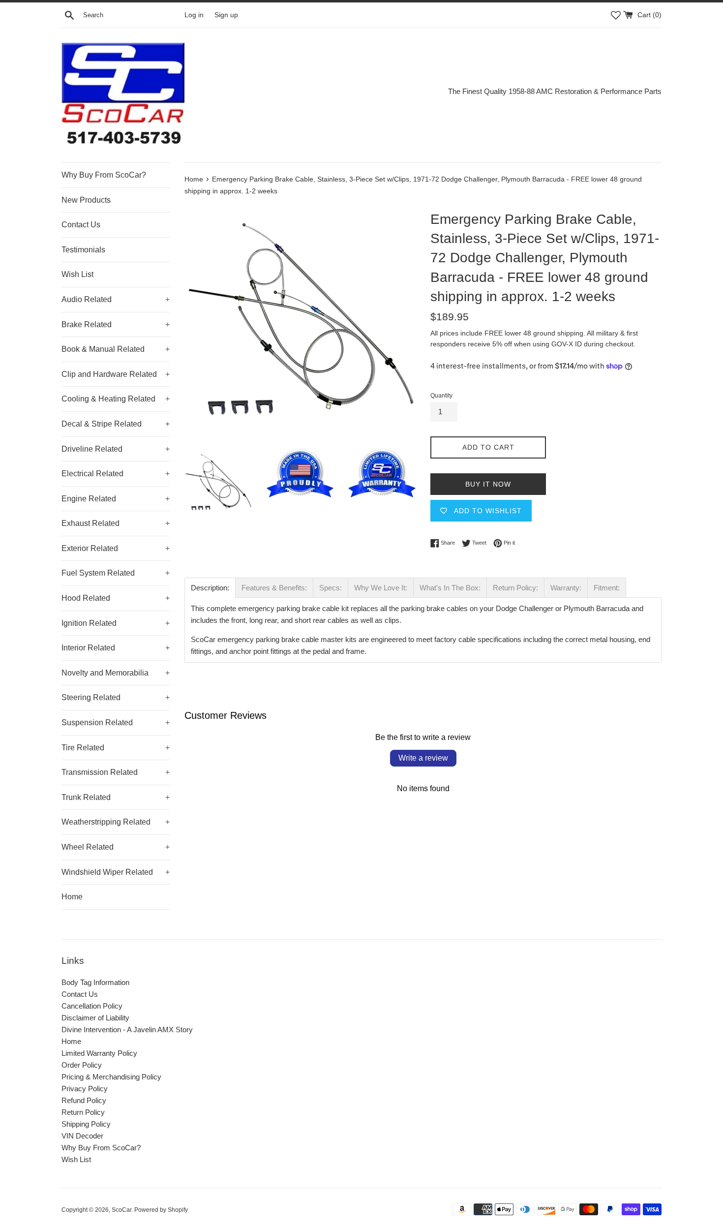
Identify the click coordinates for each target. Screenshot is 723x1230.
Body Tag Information (95, 982)
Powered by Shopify (161, 1209)
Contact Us (80, 224)
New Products (86, 200)
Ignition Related (115, 623)
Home (72, 896)
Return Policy (83, 1112)
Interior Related (115, 648)
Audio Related (115, 299)
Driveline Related (115, 449)
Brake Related (115, 324)
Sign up (226, 15)
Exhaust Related (115, 523)
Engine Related (115, 498)
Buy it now (488, 484)
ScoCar (121, 1209)
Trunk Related (115, 797)
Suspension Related (115, 722)
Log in (194, 15)
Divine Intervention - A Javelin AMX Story (127, 1029)
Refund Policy (83, 1100)
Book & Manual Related (115, 349)
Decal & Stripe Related (115, 424)
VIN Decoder (82, 1136)
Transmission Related (115, 772)
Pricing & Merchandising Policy (111, 1077)
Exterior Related (115, 548)
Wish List (77, 274)
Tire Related (115, 747)
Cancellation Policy (91, 1006)
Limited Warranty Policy (99, 1053)
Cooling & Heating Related (115, 399)
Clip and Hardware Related (115, 374)
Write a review (423, 758)
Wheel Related (115, 847)
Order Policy (81, 1065)
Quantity (441, 395)
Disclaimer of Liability (95, 1018)
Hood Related (115, 598)
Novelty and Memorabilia (115, 673)
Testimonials (83, 250)
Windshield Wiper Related (115, 872)
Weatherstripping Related (115, 822)
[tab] (210, 588)
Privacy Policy (84, 1088)
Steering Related (115, 697)
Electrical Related (115, 473)
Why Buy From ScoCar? (103, 175)
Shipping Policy (86, 1124)
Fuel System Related (115, 573)
